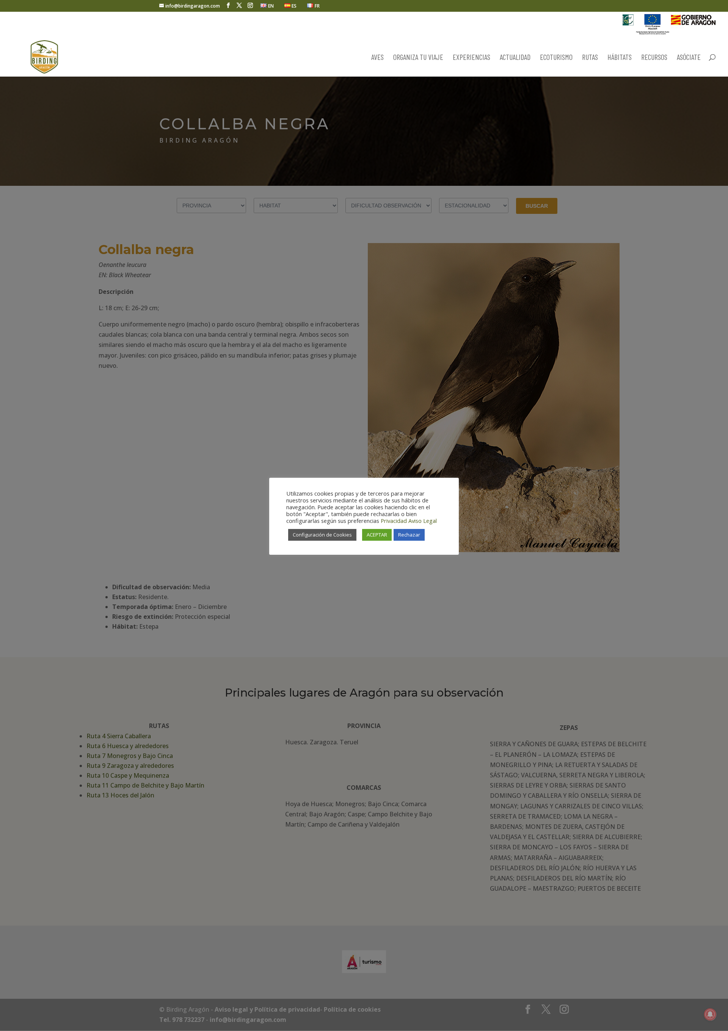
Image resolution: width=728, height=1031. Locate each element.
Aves (377, 57)
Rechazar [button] (409, 534)
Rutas (590, 57)
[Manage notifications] (710, 1014)
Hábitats (619, 57)
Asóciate (689, 57)
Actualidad (515, 57)
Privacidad (394, 520)
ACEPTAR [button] (377, 534)
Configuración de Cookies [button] (322, 534)
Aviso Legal (422, 520)
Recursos (654, 57)
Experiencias (471, 57)
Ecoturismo (556, 57)
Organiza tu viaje (418, 57)
